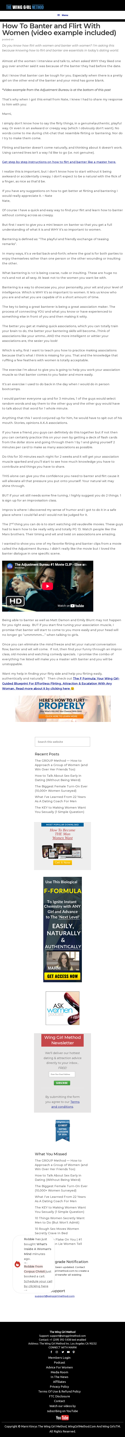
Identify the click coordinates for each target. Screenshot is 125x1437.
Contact (59, 1401)
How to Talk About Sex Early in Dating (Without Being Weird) (58, 778)
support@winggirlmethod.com (55, 1296)
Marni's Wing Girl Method (25, 6)
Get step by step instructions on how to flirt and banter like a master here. (59, 162)
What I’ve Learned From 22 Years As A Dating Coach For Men (60, 799)
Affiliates (59, 1381)
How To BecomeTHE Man (62, 834)
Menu (65, 15)
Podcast (59, 1362)
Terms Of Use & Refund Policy (59, 1391)
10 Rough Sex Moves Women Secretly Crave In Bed (57, 1231)
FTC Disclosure (59, 1396)
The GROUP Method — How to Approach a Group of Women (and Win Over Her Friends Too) (61, 765)
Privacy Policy (59, 1386)
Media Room (59, 1372)
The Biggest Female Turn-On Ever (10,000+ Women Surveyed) (61, 789)
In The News (59, 1377)
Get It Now (62, 862)
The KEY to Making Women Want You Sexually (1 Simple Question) (60, 810)
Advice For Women (59, 1367)
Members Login (59, 1357)
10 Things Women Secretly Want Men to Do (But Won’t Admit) (60, 1220)
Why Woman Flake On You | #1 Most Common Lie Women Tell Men (58, 1244)
